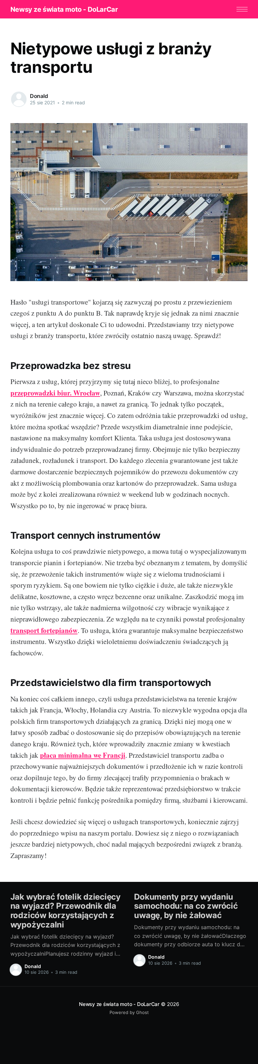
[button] (242, 9)
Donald (39, 96)
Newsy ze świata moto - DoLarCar (64, 9)
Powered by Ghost (129, 1012)
